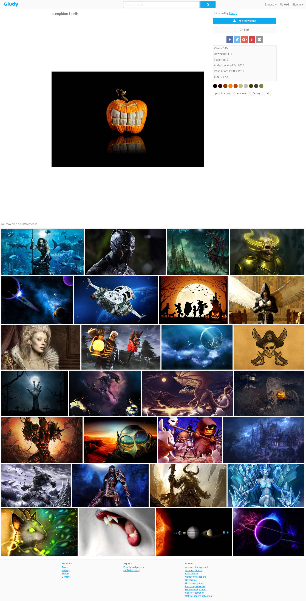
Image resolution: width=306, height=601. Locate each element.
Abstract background (196, 567)
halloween (242, 93)
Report (65, 573)
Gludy (11, 4)
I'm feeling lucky (131, 570)
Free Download (246, 21)
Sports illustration (194, 592)
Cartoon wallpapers (195, 576)
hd (267, 93)
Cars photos (191, 573)
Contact (66, 576)
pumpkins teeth (223, 93)
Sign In (296, 4)
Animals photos (193, 570)
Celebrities (191, 579)
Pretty (233, 13)
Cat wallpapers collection (198, 595)
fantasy (256, 93)
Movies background (195, 589)
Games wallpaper (194, 583)
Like (247, 30)
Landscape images (195, 586)
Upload (284, 4)
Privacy (66, 570)
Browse (269, 4)
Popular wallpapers (133, 567)
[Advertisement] (128, 44)
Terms (65, 567)
